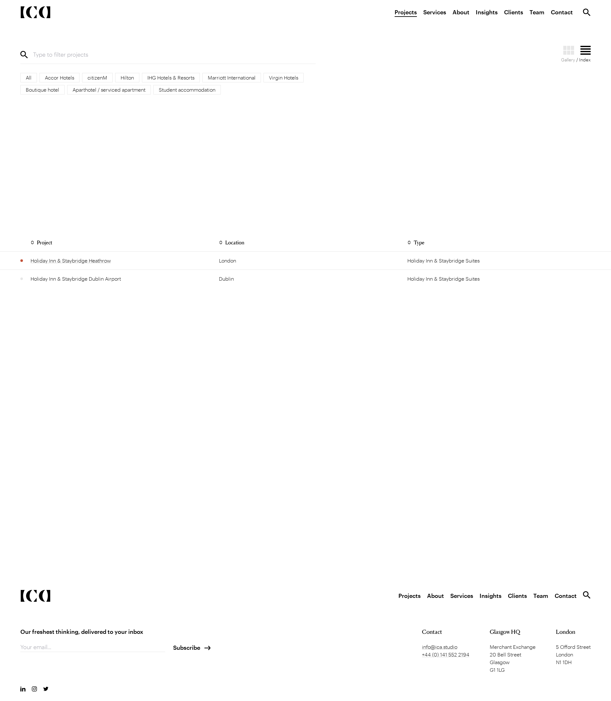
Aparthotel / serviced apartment (109, 90)
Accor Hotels (59, 77)
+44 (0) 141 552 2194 (445, 654)
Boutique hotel (42, 90)
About (461, 12)
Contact (562, 12)
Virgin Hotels (283, 77)
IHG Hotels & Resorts (170, 77)
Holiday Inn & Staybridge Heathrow (71, 260)
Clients (513, 12)
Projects (406, 12)
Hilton (127, 77)
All (29, 77)
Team (537, 12)
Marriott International (232, 77)
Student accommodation (187, 90)
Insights (487, 12)
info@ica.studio (439, 647)
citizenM (97, 77)
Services (434, 12)
